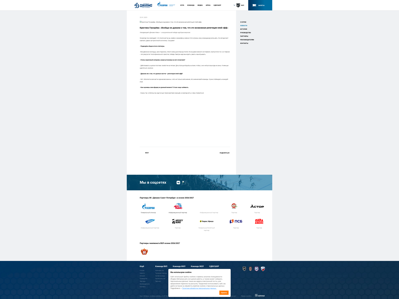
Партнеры (244, 36)
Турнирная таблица (161, 273)
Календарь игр (159, 270)
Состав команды (160, 276)
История (243, 29)
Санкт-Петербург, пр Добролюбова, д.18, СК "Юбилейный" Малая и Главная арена (163, 296)
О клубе (243, 22)
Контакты (244, 43)
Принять (224, 292)
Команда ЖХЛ (197, 266)
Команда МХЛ (179, 266)
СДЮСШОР (217, 5)
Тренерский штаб (160, 278)
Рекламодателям (247, 40)
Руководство (245, 32)
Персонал (158, 281)
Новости (243, 25)
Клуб (142, 266)
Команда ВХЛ (161, 266)
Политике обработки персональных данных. (199, 288)
